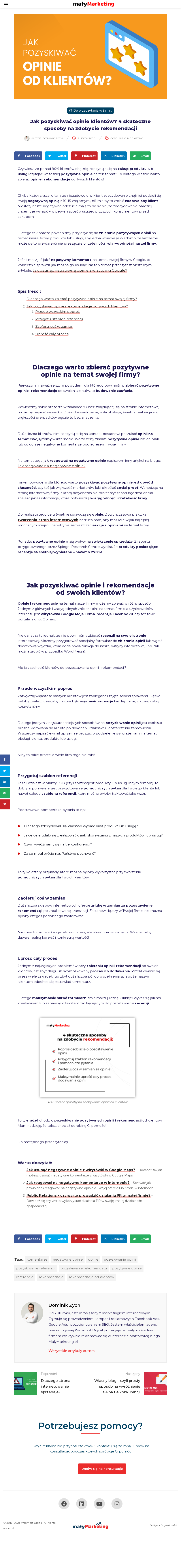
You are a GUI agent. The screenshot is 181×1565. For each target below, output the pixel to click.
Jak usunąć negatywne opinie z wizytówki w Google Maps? (80, 1170)
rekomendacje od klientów (91, 1277)
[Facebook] (64, 1503)
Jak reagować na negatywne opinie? (51, 466)
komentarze (37, 1259)
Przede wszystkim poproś (57, 311)
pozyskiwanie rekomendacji (83, 1268)
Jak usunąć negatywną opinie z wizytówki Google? (80, 270)
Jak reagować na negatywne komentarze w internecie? (78, 1183)
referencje (25, 1277)
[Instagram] (117, 1503)
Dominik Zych (53, 138)
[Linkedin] (81, 1503)
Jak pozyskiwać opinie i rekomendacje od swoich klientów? (77, 306)
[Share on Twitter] (5, 771)
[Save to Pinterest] (5, 804)
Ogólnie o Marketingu (127, 138)
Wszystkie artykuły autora (72, 1351)
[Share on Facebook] (5, 759)
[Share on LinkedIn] (5, 782)
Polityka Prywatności (163, 1525)
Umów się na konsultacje (102, 1469)
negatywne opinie (68, 1259)
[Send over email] (5, 793)
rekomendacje (51, 1277)
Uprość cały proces (51, 334)
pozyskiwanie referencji (35, 1268)
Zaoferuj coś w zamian (54, 326)
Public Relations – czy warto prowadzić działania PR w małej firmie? (88, 1195)
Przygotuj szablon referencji (59, 319)
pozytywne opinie (127, 1268)
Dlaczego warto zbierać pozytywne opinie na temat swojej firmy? (81, 299)
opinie (93, 1259)
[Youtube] (99, 1503)
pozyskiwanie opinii (120, 1259)
